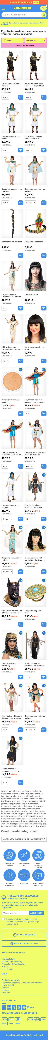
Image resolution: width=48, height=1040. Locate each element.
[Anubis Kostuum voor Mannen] (12, 65)
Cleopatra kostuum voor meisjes (12, 559)
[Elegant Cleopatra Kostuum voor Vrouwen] (12, 276)
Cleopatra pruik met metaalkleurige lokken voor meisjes (34, 559)
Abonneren (36, 913)
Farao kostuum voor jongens (10, 506)
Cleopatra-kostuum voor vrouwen (12, 190)
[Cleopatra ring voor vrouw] (36, 592)
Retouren (6, 966)
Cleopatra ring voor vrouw (33, 611)
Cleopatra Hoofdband (34, 242)
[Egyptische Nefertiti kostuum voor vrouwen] (36, 381)
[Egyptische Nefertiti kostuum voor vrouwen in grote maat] (12, 434)
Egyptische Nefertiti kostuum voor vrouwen (34, 401)
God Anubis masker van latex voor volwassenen (12, 611)
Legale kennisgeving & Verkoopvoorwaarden (22, 982)
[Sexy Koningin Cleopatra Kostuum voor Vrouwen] (12, 698)
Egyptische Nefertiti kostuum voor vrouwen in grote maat (12, 453)
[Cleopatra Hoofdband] (36, 223)
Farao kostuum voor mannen (10, 137)
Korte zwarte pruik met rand (34, 348)
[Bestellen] (20, 97)
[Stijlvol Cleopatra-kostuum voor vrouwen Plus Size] (12, 329)
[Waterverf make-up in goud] (12, 381)
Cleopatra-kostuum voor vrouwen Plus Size (35, 453)
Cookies (5, 987)
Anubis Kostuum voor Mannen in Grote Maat (34, 85)
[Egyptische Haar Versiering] (12, 645)
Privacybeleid (8, 985)
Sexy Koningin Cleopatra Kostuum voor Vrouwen (12, 717)
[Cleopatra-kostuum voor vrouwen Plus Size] (36, 434)
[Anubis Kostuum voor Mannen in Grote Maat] (36, 65)
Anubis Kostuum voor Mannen (10, 85)
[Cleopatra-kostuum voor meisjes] (36, 171)
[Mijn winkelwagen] (43, 8)
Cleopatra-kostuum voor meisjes (35, 190)
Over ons (6, 992)
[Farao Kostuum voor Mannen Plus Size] (36, 118)
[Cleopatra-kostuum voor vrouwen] (12, 171)
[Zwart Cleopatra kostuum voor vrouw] (12, 750)
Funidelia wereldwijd (11, 980)
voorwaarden (11, 922)
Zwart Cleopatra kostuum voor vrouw (10, 770)
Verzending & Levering (12, 961)
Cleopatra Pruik (31, 294)
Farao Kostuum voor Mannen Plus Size (33, 137)
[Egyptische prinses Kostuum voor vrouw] (36, 487)
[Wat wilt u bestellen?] (3, 8)
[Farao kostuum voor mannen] (12, 118)
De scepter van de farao (12, 242)
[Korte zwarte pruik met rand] (36, 329)
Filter (9, 41)
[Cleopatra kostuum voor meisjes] (12, 539)
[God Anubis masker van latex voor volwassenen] (12, 592)
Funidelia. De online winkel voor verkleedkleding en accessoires (22, 8)
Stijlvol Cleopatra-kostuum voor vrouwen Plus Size (11, 348)
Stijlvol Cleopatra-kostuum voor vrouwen (34, 664)
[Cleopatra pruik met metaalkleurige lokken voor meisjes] (36, 539)
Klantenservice (26, 935)
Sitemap (5, 990)
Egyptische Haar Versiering (9, 664)
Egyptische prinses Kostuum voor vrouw (33, 506)
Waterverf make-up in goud (11, 401)
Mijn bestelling (8, 959)
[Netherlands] (4, 1007)
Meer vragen (7, 969)
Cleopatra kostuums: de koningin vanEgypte (25, 839)
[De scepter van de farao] (12, 223)
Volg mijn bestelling (25, 943)
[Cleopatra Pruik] (36, 276)
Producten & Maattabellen (13, 964)
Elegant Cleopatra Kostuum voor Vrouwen (11, 295)
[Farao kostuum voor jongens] (12, 487)
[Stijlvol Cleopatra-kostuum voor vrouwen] (36, 645)
